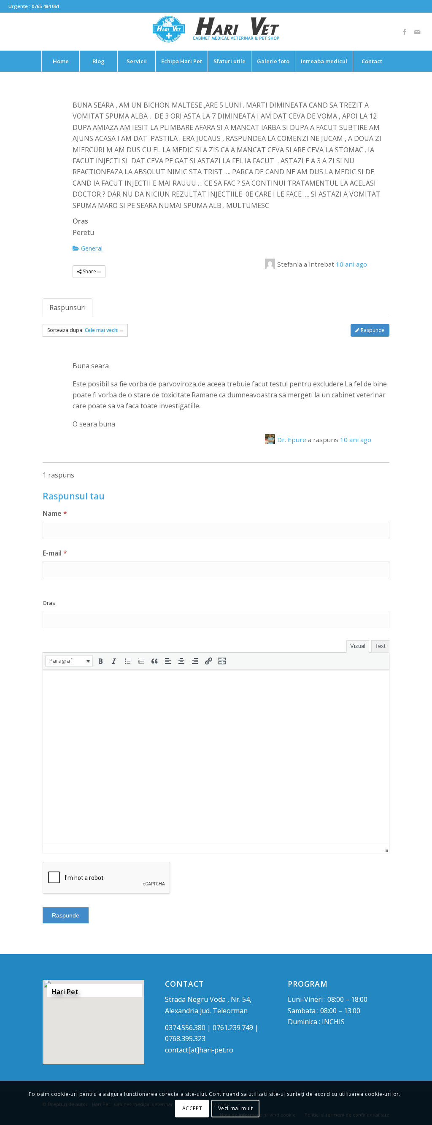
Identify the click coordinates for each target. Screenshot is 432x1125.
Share (89, 271)
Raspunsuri (67, 307)
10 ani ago (351, 264)
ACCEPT (192, 1108)
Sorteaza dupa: (83, 330)
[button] (69, 661)
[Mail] (417, 31)
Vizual (357, 646)
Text (380, 646)
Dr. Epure (291, 439)
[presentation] (69, 661)
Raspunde (372, 330)
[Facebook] (404, 31)
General (91, 248)
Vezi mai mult (235, 1108)
